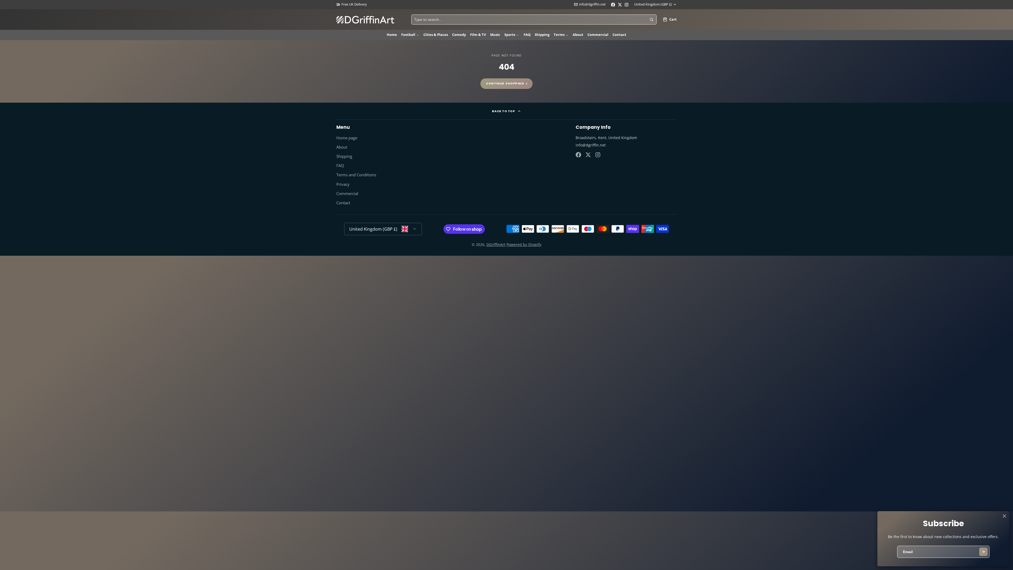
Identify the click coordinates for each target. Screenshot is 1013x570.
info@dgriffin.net (592, 4)
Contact (619, 34)
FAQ (527, 34)
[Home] (365, 19)
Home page (346, 138)
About (578, 34)
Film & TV (478, 34)
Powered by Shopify (523, 244)
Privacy (343, 184)
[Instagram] (598, 155)
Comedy (459, 34)
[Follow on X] (588, 155)
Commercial (597, 34)
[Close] (1004, 516)
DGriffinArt (495, 244)
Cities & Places (435, 34)
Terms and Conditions (356, 175)
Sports (509, 34)
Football (408, 34)
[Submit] (983, 552)
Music (495, 34)
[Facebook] (578, 155)
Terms (559, 34)
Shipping (542, 34)
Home (392, 34)
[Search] (651, 19)
